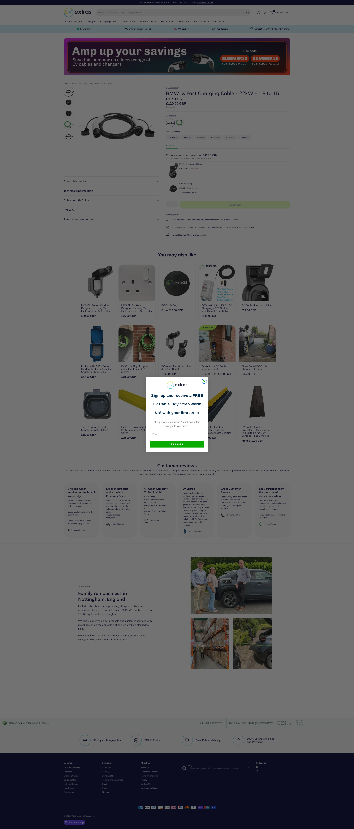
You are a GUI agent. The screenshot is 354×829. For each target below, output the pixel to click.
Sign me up (177, 444)
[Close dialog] (204, 381)
